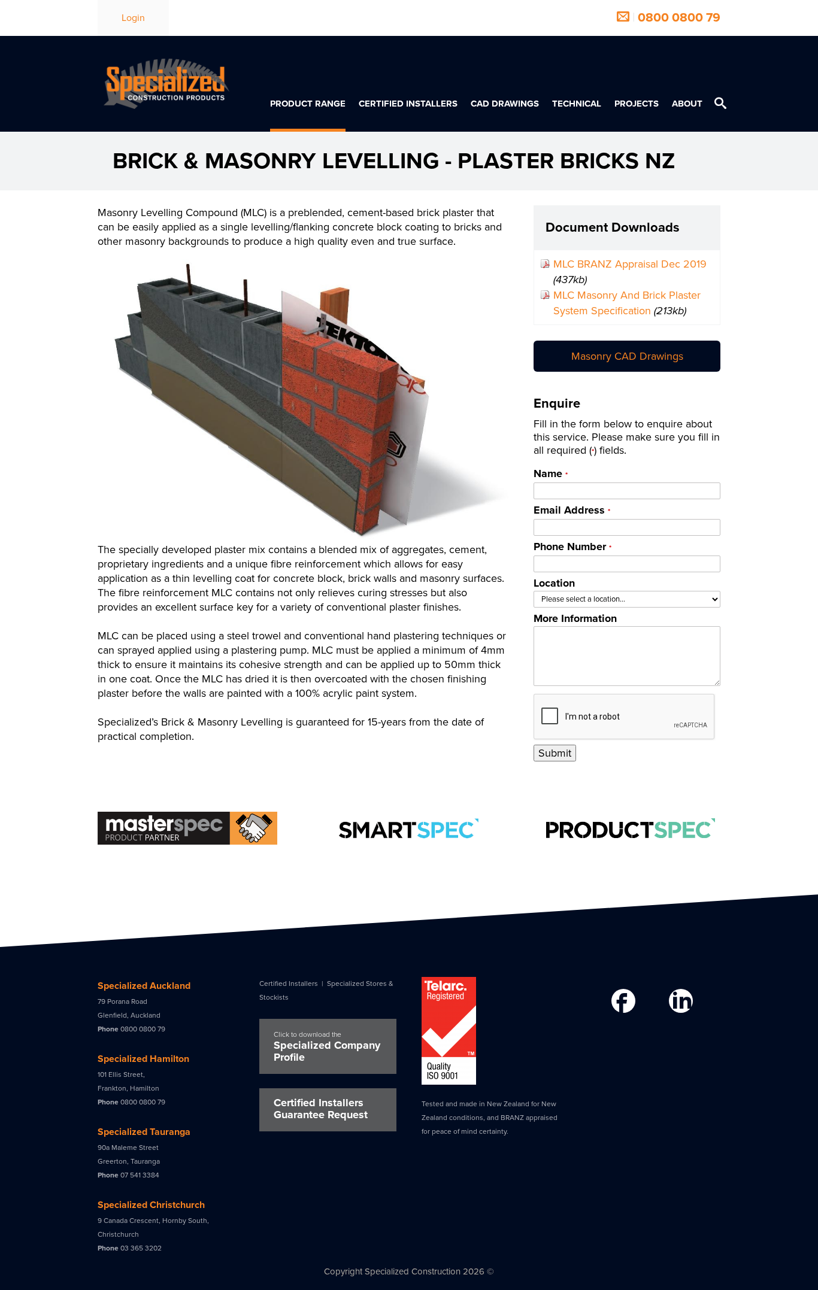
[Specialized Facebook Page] (621, 1002)
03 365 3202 (141, 1248)
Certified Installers (288, 983)
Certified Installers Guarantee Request (321, 1108)
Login (133, 18)
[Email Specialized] (623, 17)
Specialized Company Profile (327, 1047)
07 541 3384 (139, 1175)
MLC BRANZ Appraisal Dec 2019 (630, 264)
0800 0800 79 (679, 17)
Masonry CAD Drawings (627, 356)
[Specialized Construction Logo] (166, 84)
